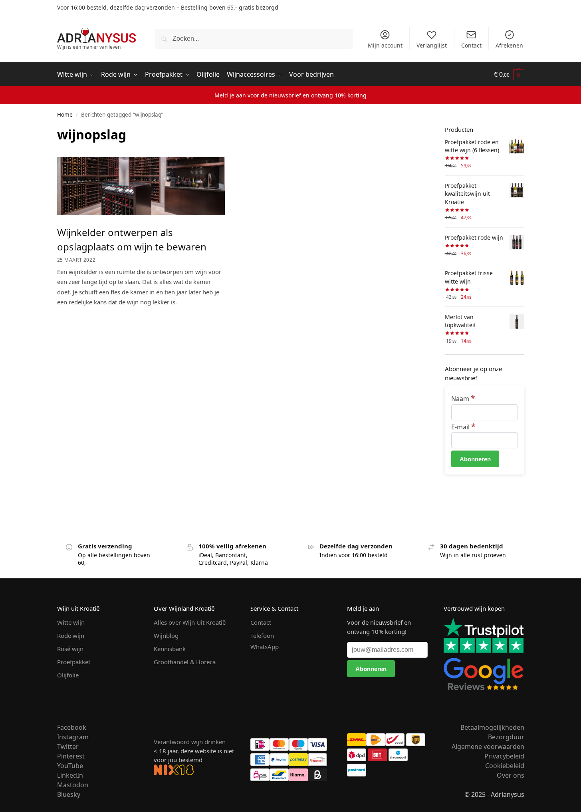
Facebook (71, 727)
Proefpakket (73, 662)
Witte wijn (71, 622)
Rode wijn (70, 635)
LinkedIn (70, 775)
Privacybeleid (504, 756)
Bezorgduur (506, 737)
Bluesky (68, 794)
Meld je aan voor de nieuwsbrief (257, 95)
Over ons (510, 775)
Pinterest (71, 756)
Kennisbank (170, 649)
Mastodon (72, 784)
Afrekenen (509, 45)
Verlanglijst (431, 45)
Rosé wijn (70, 649)
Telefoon (262, 635)
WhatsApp (264, 647)
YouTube (70, 765)
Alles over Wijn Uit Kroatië (190, 622)
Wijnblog (166, 635)
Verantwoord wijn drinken (190, 742)
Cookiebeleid (504, 765)
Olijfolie (68, 675)
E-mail (463, 427)
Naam (463, 398)
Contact (471, 45)
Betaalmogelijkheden (492, 727)
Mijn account (385, 45)
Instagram (73, 737)
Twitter (68, 746)
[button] (509, 74)
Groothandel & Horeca (185, 662)
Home (65, 114)
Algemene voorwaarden (488, 746)
